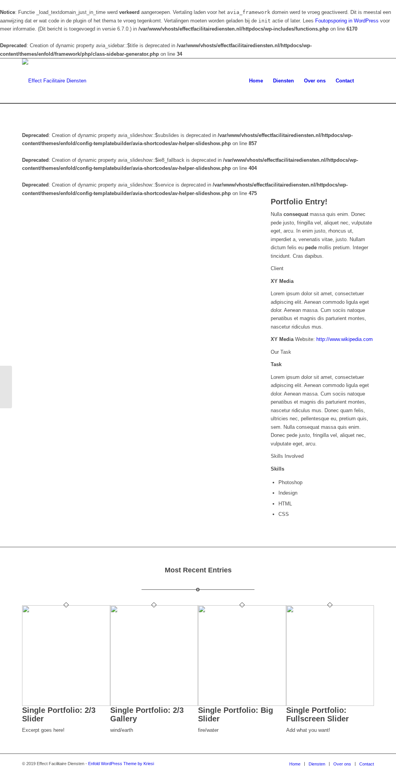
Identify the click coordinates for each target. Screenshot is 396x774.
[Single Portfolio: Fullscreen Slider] (330, 704)
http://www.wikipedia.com (344, 339)
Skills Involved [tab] (287, 456)
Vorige (39, 285)
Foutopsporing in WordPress (347, 21)
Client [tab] (277, 268)
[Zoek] (366, 80)
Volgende (232, 285)
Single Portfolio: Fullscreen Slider (317, 714)
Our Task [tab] (281, 352)
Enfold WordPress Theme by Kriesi (121, 763)
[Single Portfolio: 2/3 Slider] (66, 704)
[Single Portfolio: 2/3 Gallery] (154, 704)
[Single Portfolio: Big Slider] (242, 704)
